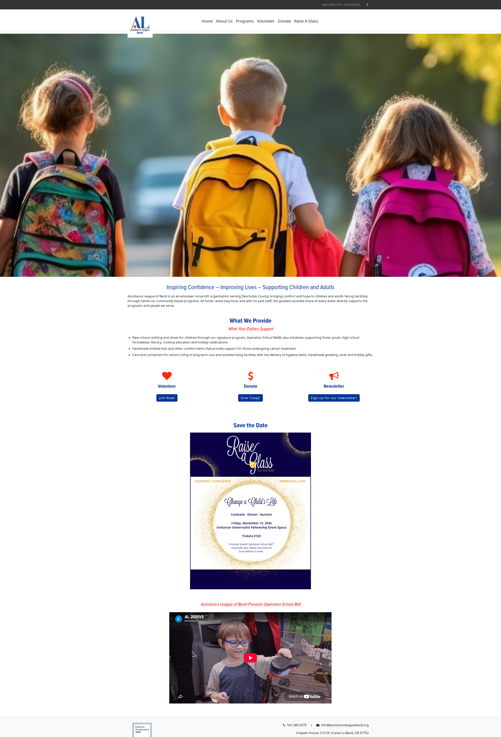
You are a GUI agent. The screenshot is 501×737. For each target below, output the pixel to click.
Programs (245, 21)
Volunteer (266, 21)
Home (207, 21)
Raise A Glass (306, 21)
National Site (332, 4)
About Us (224, 21)
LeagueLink (352, 4)
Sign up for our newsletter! (334, 398)
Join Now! (167, 398)
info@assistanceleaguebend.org (345, 725)
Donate (284, 21)
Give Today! (250, 398)
